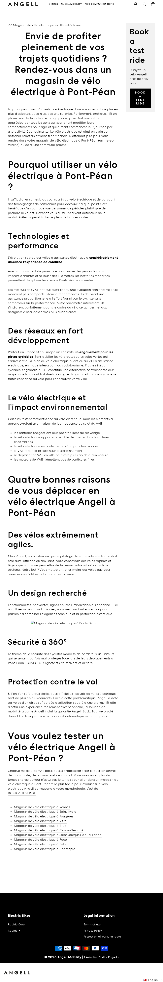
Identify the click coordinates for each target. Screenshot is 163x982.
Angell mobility (71, 4)
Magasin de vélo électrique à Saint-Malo (45, 811)
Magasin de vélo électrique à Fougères (43, 816)
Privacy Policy (93, 930)
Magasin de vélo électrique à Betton (41, 844)
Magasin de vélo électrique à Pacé (40, 839)
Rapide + (14, 930)
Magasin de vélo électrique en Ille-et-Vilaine (47, 25)
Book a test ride (140, 98)
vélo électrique (99, 556)
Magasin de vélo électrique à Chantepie (44, 849)
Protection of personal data (102, 936)
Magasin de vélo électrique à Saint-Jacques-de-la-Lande (58, 835)
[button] (153, 980)
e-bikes (53, 4)
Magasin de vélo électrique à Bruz (40, 826)
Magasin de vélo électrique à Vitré (40, 821)
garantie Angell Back (74, 711)
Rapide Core (16, 924)
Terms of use (92, 924)
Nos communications (99, 4)
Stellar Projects (109, 957)
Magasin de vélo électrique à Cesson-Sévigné (48, 830)
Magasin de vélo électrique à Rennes (42, 807)
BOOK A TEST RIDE (22, 793)
